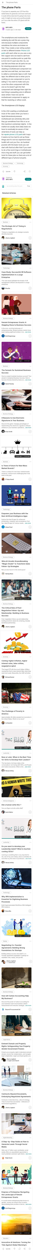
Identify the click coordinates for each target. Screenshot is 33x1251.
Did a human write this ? (11, 805)
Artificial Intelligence (8, 801)
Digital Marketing (7, 1137)
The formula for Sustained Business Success (16, 371)
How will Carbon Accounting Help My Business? (15, 997)
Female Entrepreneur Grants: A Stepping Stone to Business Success (16, 323)
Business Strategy (8, 163)
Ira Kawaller (8, 723)
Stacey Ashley (9, 771)
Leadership (6, 753)
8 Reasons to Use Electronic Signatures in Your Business (13, 419)
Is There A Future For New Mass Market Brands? (14, 467)
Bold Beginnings (10, 336)
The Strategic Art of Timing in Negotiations (14, 227)
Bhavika (7, 288)
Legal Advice (6, 1039)
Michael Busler (9, 677)
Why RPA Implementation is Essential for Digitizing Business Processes (15, 899)
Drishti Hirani (12, 962)
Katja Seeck (8, 1158)
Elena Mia (8, 911)
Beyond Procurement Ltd (12, 1009)
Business (5, 222)
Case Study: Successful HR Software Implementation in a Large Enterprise (16, 274)
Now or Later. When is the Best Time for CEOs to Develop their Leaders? (16, 758)
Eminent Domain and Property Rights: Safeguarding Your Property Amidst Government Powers (16, 1046)
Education (5, 1238)
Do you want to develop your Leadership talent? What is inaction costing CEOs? (16, 848)
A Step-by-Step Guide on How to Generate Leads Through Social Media (15, 1144)
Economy (5, 166)
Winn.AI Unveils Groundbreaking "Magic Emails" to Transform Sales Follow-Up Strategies (16, 563)
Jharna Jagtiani (10, 238)
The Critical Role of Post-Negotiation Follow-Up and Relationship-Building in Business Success (15, 612)
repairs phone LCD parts (13, 134)
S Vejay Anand (9, 479)
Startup (5, 941)
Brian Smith (8, 431)
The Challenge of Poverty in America (13, 712)
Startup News (9, 574)
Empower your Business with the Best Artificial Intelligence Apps (15, 515)
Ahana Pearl (9, 527)
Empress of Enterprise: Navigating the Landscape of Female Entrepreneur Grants (15, 1194)
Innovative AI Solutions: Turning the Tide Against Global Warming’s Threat (16, 1244)
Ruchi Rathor (9, 812)
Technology (20, 163)
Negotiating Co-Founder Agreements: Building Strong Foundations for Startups (13, 947)
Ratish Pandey (9, 384)
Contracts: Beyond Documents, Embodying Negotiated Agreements (16, 1095)
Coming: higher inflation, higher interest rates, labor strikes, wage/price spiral (14, 663)
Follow (28, 28)
